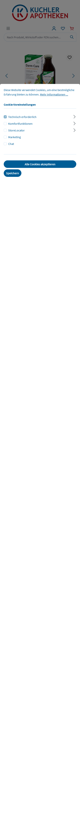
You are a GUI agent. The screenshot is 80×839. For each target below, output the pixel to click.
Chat (11, 144)
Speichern (12, 173)
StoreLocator (16, 130)
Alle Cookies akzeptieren (40, 164)
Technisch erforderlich (22, 117)
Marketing (14, 137)
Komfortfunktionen (20, 123)
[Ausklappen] (74, 116)
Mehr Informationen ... (54, 94)
